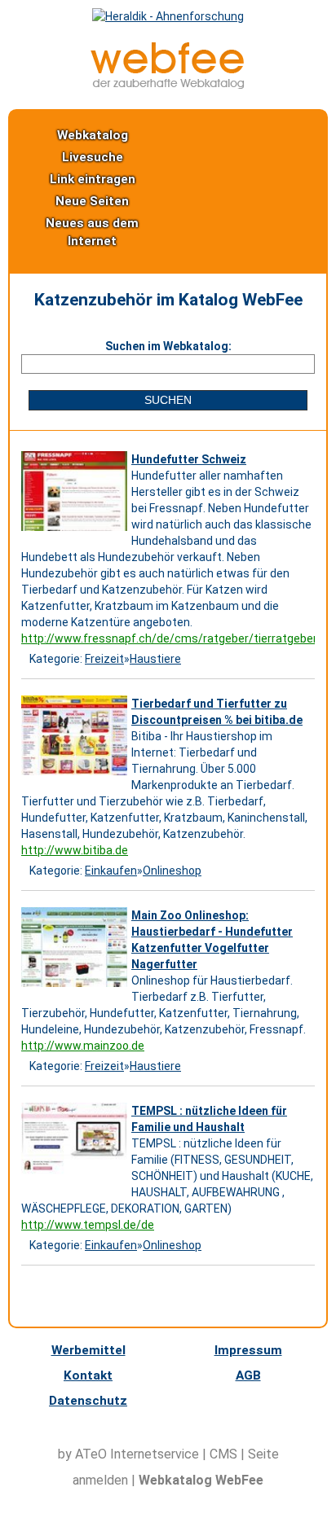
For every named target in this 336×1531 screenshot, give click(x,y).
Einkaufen (111, 870)
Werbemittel (88, 1350)
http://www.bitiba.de (74, 850)
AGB (248, 1375)
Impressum (248, 1350)
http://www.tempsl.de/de (87, 1224)
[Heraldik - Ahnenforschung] (168, 16)
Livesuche (92, 157)
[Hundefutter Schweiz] (76, 530)
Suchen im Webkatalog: (168, 346)
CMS (223, 1454)
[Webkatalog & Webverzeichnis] (168, 84)
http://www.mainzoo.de (82, 1045)
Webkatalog (92, 135)
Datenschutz (88, 1400)
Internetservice (154, 1454)
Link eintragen (92, 179)
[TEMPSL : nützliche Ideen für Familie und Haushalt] (76, 1182)
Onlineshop (172, 870)
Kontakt (88, 1375)
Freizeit (104, 658)
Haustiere (155, 658)
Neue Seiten (92, 201)
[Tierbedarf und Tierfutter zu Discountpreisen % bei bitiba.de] (76, 775)
